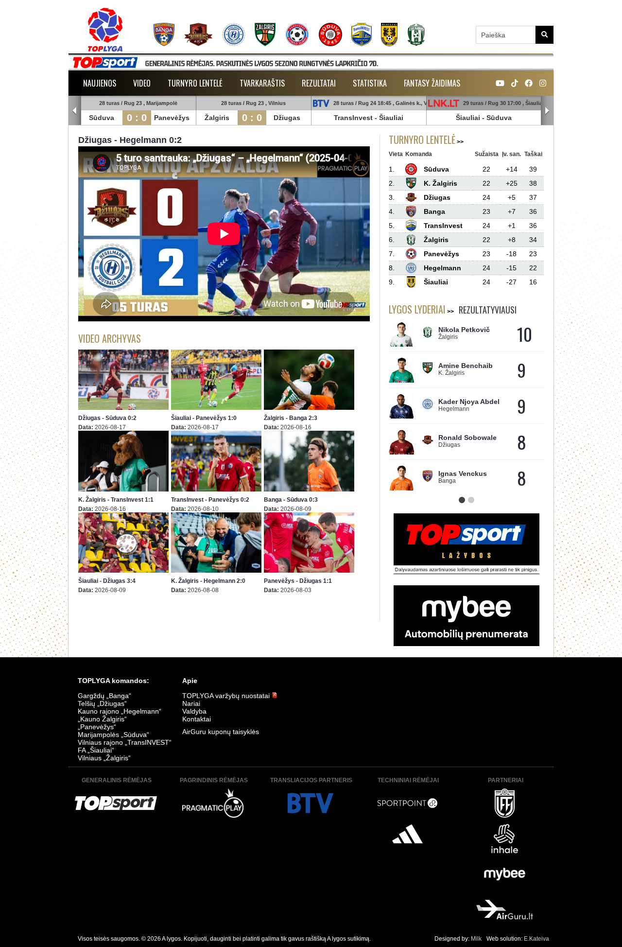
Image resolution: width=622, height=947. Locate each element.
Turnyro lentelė (195, 83)
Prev (75, 111)
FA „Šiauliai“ (96, 750)
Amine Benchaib (465, 365)
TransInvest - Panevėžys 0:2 (210, 499)
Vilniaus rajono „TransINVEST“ (125, 742)
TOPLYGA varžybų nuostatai (227, 696)
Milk (476, 938)
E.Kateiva (536, 938)
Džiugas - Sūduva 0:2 (107, 418)
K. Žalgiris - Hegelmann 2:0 (208, 581)
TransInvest (353, 118)
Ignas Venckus (462, 473)
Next (547, 111)
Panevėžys (172, 118)
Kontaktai (196, 719)
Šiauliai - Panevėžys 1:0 (204, 418)
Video (142, 83)
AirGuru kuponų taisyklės (220, 732)
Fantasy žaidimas (432, 83)
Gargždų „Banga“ (104, 696)
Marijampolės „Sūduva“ (113, 734)
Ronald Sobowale (467, 437)
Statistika (370, 83)
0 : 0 (137, 117)
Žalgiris (217, 118)
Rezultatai (319, 83)
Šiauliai (391, 118)
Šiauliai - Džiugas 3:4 (107, 581)
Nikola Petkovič (464, 329)
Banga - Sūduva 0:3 (291, 499)
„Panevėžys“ (97, 727)
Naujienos (99, 83)
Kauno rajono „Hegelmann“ (119, 711)
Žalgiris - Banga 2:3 (290, 418)
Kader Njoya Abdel (469, 401)
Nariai (191, 703)
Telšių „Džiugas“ (102, 703)
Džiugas (287, 118)
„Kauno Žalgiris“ (102, 719)
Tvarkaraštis (262, 83)
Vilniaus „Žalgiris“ (104, 758)
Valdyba (194, 711)
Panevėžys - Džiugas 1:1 (298, 581)
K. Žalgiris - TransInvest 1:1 (116, 499)
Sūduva (101, 118)
